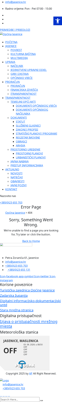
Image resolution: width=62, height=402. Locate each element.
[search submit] (41, 400)
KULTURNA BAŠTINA (23, 54)
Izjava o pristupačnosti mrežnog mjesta (28, 324)
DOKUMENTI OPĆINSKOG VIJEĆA (36, 106)
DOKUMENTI (19, 118)
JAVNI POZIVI (18, 185)
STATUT (20, 122)
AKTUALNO (12, 169)
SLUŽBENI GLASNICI (28, 125)
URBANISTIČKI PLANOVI (30, 157)
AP (30, 373)
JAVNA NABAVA (20, 161)
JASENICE (11, 46)
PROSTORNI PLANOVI (29, 153)
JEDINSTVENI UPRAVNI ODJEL (29, 70)
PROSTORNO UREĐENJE (25, 149)
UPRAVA (10, 62)
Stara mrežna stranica (16, 310)
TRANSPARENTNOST (17, 98)
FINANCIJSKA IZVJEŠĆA (24, 90)
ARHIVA (20, 145)
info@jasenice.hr (15, 2)
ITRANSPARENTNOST (24, 94)
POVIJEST (16, 50)
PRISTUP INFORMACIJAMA (27, 165)
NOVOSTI (16, 173)
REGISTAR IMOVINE (28, 137)
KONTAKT (11, 189)
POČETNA (11, 42)
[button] (57, 21)
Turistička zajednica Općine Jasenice (27, 290)
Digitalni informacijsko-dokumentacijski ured (30, 303)
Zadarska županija (14, 295)
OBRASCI (21, 141)
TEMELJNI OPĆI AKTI (23, 102)
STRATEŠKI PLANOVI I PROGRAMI (36, 133)
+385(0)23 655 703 (11, 202)
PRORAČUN (12, 82)
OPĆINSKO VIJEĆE (22, 78)
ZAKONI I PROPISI (27, 129)
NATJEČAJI (17, 177)
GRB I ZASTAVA (20, 74)
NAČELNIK (17, 66)
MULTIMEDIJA (19, 58)
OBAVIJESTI (17, 181)
